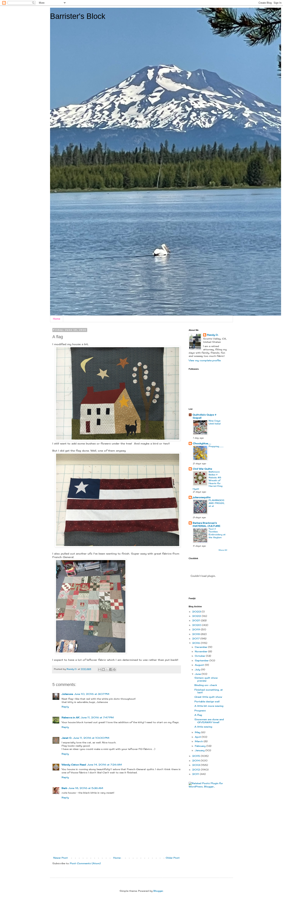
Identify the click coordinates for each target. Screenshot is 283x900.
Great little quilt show (208, 696)
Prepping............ (216, 446)
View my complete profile (205, 360)
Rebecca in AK (71, 717)
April (198, 736)
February (200, 745)
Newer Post (60, 857)
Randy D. (212, 334)
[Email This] (100, 669)
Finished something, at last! (208, 691)
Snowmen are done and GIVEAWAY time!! (209, 721)
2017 (196, 638)
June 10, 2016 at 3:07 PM (91, 694)
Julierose (67, 694)
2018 (196, 634)
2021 (196, 620)
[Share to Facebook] (111, 669)
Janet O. (67, 737)
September (202, 660)
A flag (198, 714)
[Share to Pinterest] (114, 669)
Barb (64, 788)
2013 (196, 765)
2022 (197, 616)
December (201, 647)
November (201, 651)
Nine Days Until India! (215, 422)
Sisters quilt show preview (206, 679)
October (200, 655)
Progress (200, 710)
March (199, 741)
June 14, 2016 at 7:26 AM (104, 764)
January (200, 750)
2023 (197, 611)
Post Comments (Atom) (85, 863)
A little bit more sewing (208, 705)
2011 (196, 774)
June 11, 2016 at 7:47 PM (97, 717)
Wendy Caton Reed (74, 764)
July (198, 669)
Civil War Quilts (202, 468)
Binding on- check (205, 685)
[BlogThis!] (103, 669)
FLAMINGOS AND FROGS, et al (216, 503)
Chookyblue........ (202, 443)
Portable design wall (207, 701)
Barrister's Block (77, 16)
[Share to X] (107, 669)
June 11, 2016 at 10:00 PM (91, 737)
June (198, 673)
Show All (223, 550)
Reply (65, 706)
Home (56, 318)
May (198, 732)
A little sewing (203, 726)
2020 (197, 625)
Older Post (173, 857)
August (200, 664)
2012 (196, 769)
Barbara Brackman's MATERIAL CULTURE (206, 524)
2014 (196, 760)
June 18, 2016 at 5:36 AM (85, 788)
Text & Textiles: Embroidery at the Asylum (217, 533)
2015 (196, 755)
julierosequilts (202, 497)
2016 (196, 643)
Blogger (158, 890)
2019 (196, 629)
